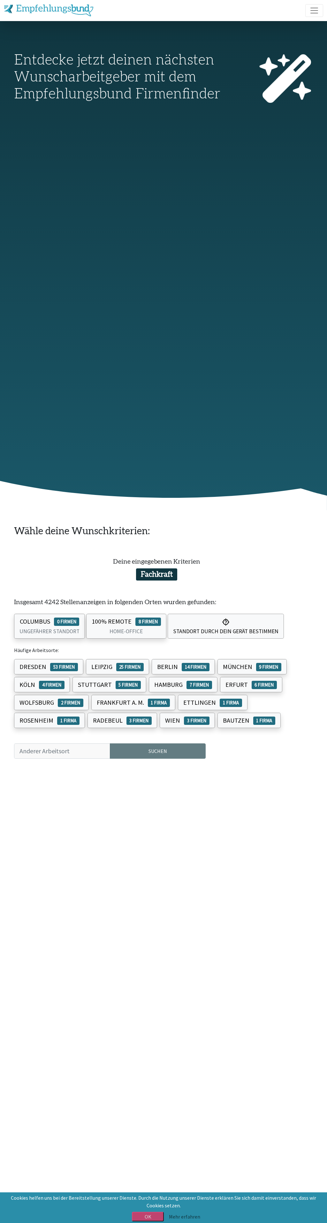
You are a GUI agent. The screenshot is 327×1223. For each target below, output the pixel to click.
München (250, 667)
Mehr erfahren (184, 1216)
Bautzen (247, 720)
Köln (40, 684)
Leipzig (116, 667)
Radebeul (121, 720)
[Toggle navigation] (314, 10)
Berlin (181, 667)
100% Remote (125, 626)
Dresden (47, 667)
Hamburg (181, 684)
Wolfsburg (49, 702)
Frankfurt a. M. (132, 702)
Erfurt (249, 684)
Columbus (49, 626)
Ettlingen (211, 702)
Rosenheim (47, 720)
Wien (185, 720)
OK (148, 1216)
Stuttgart (108, 684)
